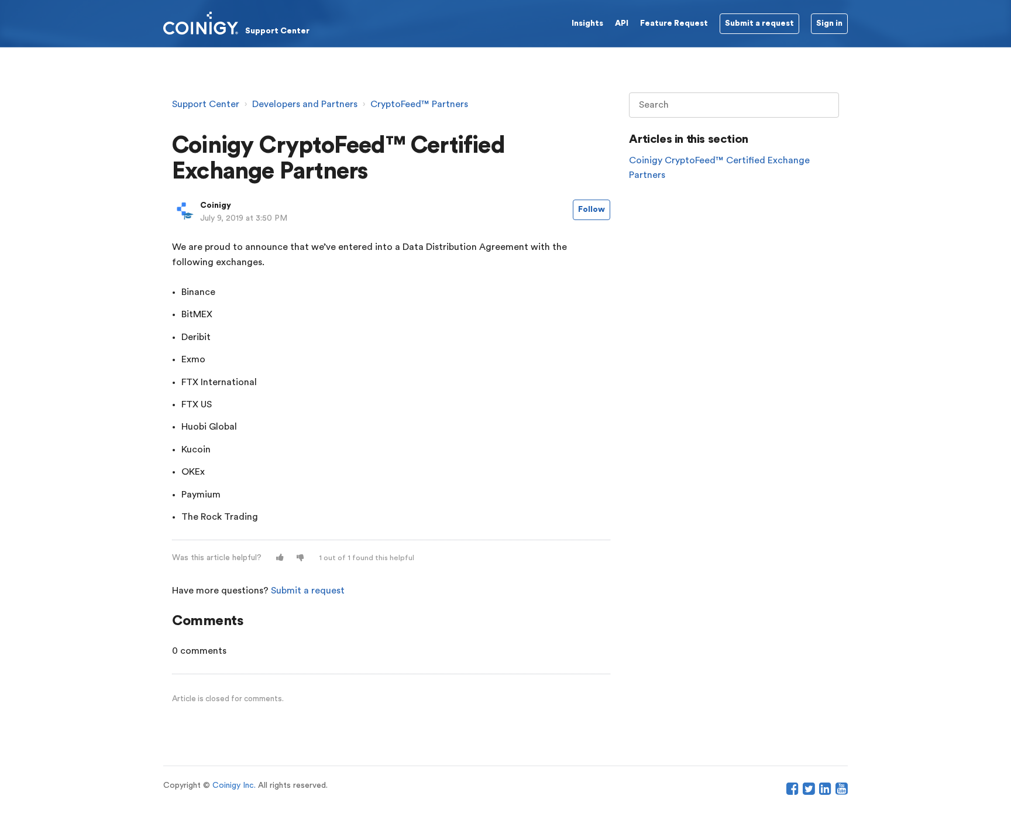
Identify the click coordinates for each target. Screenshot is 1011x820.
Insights (587, 23)
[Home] (236, 23)
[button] (280, 558)
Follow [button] (591, 209)
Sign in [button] (829, 23)
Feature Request (674, 23)
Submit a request (308, 590)
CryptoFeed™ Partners (419, 104)
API (621, 23)
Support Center (205, 104)
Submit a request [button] (759, 23)
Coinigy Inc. (234, 785)
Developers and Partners (304, 104)
